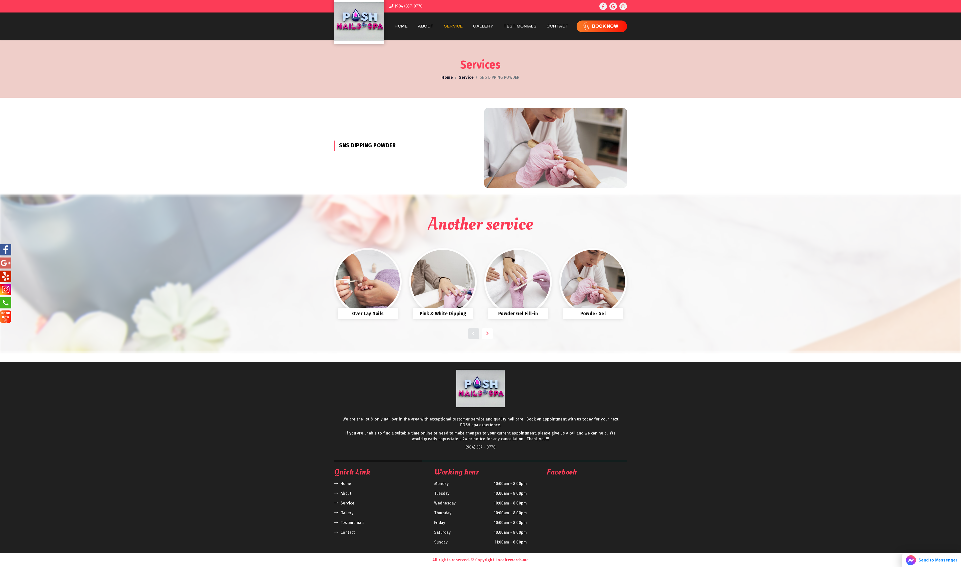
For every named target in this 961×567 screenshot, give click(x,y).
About (426, 26)
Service (453, 26)
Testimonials (520, 26)
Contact (558, 26)
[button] (473, 333)
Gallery (483, 26)
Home (401, 26)
